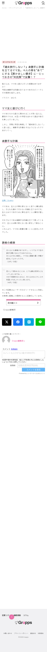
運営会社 (33, 633)
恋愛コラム (6, 615)
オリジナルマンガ (15, 8)
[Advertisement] (23, 35)
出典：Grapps (7, 200)
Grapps (25, 637)
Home (4, 8)
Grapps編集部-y (18, 340)
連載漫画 (17, 615)
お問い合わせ (8, 633)
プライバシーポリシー (21, 633)
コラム (26, 615)
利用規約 (40, 633)
